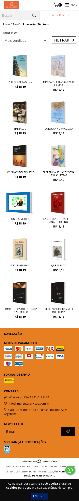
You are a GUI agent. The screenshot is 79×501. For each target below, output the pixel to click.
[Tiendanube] (39, 462)
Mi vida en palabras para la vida (59, 84)
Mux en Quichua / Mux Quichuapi (59, 311)
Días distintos (20, 265)
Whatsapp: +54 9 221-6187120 (29, 397)
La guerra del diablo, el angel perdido (58, 220)
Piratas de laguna (20, 82)
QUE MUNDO (58, 265)
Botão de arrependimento (40, 475)
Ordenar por (10, 32)
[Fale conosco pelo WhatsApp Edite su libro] (70, 470)
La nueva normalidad (59, 128)
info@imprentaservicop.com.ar (29, 403)
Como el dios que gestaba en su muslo (20, 311)
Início (6, 24)
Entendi (39, 496)
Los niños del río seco (20, 172)
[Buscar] (34, 15)
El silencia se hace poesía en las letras (59, 174)
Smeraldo (20, 128)
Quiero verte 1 (20, 218)
